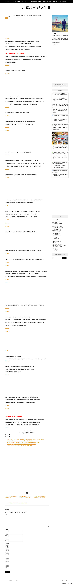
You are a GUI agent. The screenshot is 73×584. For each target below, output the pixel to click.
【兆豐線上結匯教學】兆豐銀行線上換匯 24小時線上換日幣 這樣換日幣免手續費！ (23, 442)
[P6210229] (7, 350)
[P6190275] (7, 219)
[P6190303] (7, 265)
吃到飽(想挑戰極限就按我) (57, 244)
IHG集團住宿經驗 (56, 238)
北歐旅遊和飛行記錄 (56, 231)
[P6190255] (7, 177)
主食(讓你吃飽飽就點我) (57, 241)
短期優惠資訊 (55, 250)
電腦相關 (54, 248)
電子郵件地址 (6, 535)
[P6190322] (27, 291)
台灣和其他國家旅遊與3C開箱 (58, 227)
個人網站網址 (6, 540)
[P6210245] (7, 360)
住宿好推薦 (55, 237)
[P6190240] (7, 168)
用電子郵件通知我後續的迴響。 (7, 560)
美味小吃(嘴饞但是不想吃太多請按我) (59, 245)
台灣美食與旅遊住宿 (47, 1)
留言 (6, 514)
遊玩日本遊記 (7, 1)
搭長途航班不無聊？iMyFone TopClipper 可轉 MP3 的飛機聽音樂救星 (20, 440)
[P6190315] (7, 262)
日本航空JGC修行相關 (57, 230)
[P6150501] (7, 38)
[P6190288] (7, 222)
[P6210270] (7, 427)
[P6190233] (7, 154)
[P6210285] (7, 408)
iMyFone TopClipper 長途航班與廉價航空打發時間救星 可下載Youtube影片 (21, 444)
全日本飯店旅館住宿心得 (17, 1)
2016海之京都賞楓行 (56, 233)
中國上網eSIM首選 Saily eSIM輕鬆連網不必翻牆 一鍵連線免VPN (20, 445)
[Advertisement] (27, 29)
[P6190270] (7, 205)
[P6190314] (7, 311)
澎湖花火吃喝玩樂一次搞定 (57, 226)
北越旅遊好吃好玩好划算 (35, 1)
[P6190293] (7, 226)
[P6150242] (7, 253)
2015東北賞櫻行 (55, 234)
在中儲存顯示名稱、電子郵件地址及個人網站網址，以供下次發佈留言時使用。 (7, 550)
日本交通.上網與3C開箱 (58, 1)
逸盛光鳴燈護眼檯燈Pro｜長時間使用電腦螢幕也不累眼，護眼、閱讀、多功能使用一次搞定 (25, 439)
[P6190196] (7, 73)
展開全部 (53, 219)
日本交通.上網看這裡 (56, 225)
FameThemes (66, 580)
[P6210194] (27, 339)
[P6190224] (7, 115)
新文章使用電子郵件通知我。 (7, 567)
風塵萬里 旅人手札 (36, 8)
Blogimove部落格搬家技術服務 (67, 583)
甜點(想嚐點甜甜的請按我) (57, 246)
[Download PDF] (27, 492)
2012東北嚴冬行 (55, 249)
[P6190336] (27, 383)
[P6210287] (7, 405)
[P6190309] (7, 279)
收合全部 (57, 219)
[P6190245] (27, 138)
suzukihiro (54, 33)
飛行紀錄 (27, 1)
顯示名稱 (6, 530)
